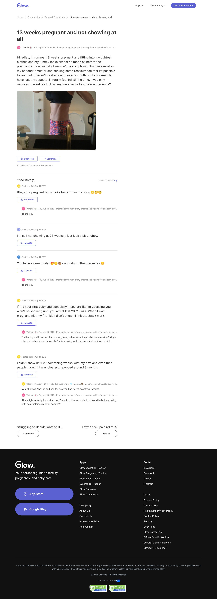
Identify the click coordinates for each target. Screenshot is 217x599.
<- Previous (28, 433)
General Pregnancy (55, 17)
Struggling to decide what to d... (39, 427)
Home (20, 17)
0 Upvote (28, 374)
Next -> (106, 433)
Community (34, 17)
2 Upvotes (29, 158)
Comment (51, 158)
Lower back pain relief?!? (99, 427)
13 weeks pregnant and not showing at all (91, 17)
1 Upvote (28, 243)
